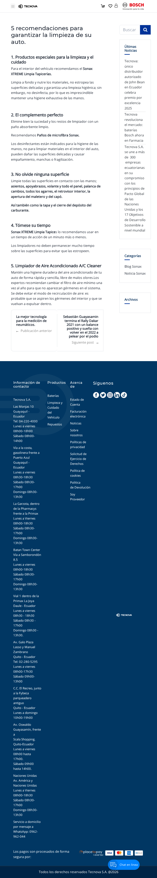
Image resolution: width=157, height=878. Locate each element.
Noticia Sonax (135, 273)
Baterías (53, 396)
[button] (116, 5)
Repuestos (54, 424)
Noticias (75, 423)
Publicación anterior (34, 331)
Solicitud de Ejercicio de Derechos (78, 459)
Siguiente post (85, 342)
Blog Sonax (132, 266)
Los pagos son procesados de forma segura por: (41, 854)
